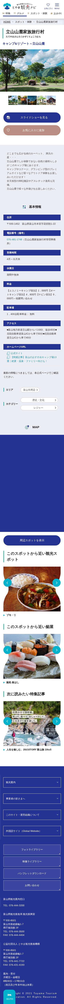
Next (58, 71)
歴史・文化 (38, 400)
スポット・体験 (23, 21)
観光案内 (11, 782)
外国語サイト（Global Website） (23, 831)
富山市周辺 (29, 389)
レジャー (38, 407)
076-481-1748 (14, 239)
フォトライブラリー (32, 849)
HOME (7, 21)
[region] (32, 14)
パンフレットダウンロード (32, 873)
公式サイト (17, 353)
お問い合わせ (32, 885)
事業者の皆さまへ (15, 798)
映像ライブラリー (32, 861)
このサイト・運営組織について (22, 814)
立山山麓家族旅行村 (47, 21)
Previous (6, 71)
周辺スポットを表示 (32, 540)
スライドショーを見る (34, 117)
